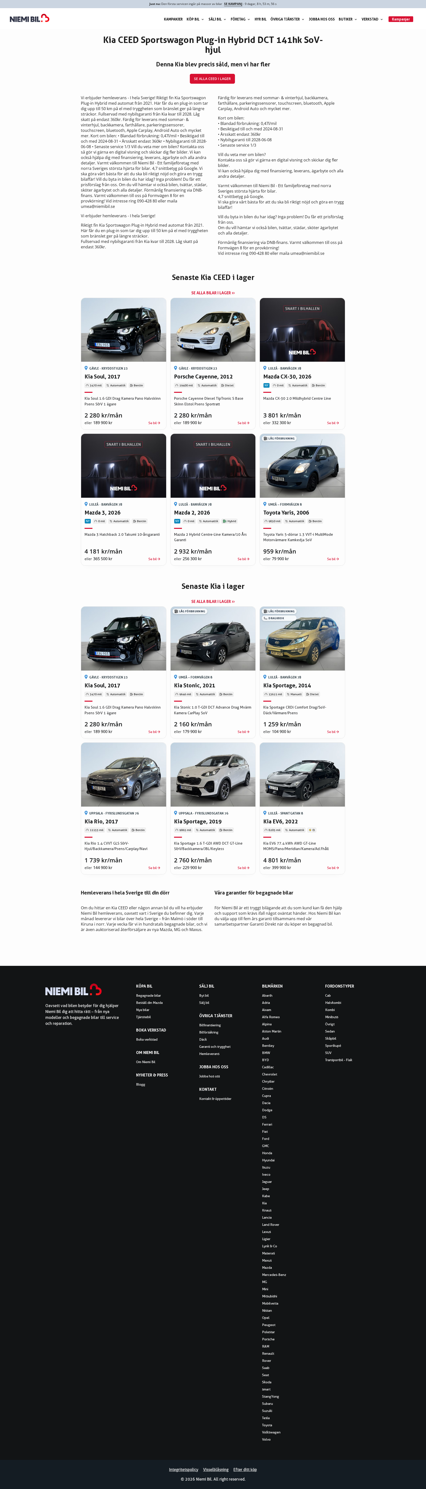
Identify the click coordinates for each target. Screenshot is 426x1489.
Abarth (267, 995)
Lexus (266, 1232)
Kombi (330, 1010)
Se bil (152, 423)
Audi (265, 1038)
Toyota (267, 1425)
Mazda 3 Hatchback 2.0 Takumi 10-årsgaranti (122, 534)
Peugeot (268, 1325)
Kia (264, 1203)
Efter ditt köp (245, 1469)
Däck (203, 1039)
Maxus (267, 1260)
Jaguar (267, 1182)
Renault (268, 1353)
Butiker (346, 19)
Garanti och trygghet (215, 1047)
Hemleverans (209, 1054)
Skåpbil (330, 1038)
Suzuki (267, 1411)
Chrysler (268, 1081)
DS (264, 1117)
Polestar (268, 1332)
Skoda (266, 1382)
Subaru (267, 1404)
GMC (265, 1146)
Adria (266, 1003)
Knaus (266, 1210)
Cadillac (268, 1067)
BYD (265, 1060)
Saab (265, 1368)
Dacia (266, 1103)
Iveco (266, 1174)
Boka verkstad (147, 1039)
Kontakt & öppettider (215, 1099)
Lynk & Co (269, 1246)
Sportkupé (333, 1046)
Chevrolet (269, 1074)
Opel (265, 1318)
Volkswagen (271, 1432)
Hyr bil (260, 19)
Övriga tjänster (285, 19)
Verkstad (370, 19)
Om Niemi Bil (145, 1062)
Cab (328, 995)
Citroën (267, 1089)
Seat (265, 1375)
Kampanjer (173, 19)
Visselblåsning (216, 1469)
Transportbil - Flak (338, 1060)
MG (264, 1282)
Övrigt (330, 1024)
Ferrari (267, 1124)
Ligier (266, 1239)
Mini (265, 1289)
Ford (265, 1139)
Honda (267, 1153)
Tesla (266, 1418)
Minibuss (331, 1017)
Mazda (267, 1268)
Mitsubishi (269, 1296)
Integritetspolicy (183, 1469)
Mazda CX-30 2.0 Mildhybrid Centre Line (297, 398)
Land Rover (270, 1225)
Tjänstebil (143, 1017)
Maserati (268, 1253)
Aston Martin (271, 1031)
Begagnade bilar (148, 995)
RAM (265, 1346)
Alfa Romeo (271, 1017)
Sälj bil (215, 19)
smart (266, 1389)
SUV (328, 1053)
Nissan (267, 1310)
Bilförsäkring (208, 1032)
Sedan (330, 1031)
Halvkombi (333, 1003)
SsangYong (270, 1396)
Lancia (267, 1217)
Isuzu (266, 1167)
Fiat (265, 1131)
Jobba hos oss (322, 19)
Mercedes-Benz (274, 1275)
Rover (266, 1361)
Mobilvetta (270, 1303)
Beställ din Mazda (149, 1003)
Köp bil (193, 19)
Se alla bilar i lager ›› (213, 292)
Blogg (140, 1084)
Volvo (266, 1439)
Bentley (268, 1046)
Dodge (267, 1110)
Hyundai (268, 1160)
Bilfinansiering (210, 1025)
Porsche (268, 1339)
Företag (238, 19)
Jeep (265, 1189)
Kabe (266, 1196)
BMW (266, 1053)
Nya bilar (142, 1010)
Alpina (267, 1024)
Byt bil (204, 995)
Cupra (266, 1096)
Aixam (266, 1010)
